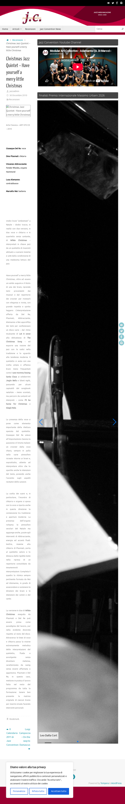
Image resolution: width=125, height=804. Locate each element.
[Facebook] (117, 3)
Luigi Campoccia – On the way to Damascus (24, 737)
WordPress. (116, 783)
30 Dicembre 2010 (18, 95)
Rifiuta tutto (38, 791)
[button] (41, 422)
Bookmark (14, 719)
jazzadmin (14, 91)
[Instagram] (121, 3)
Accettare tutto (58, 791)
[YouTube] (108, 3)
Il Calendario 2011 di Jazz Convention (12, 737)
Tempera (104, 783)
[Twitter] (113, 3)
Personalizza (19, 791)
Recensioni (17, 40)
